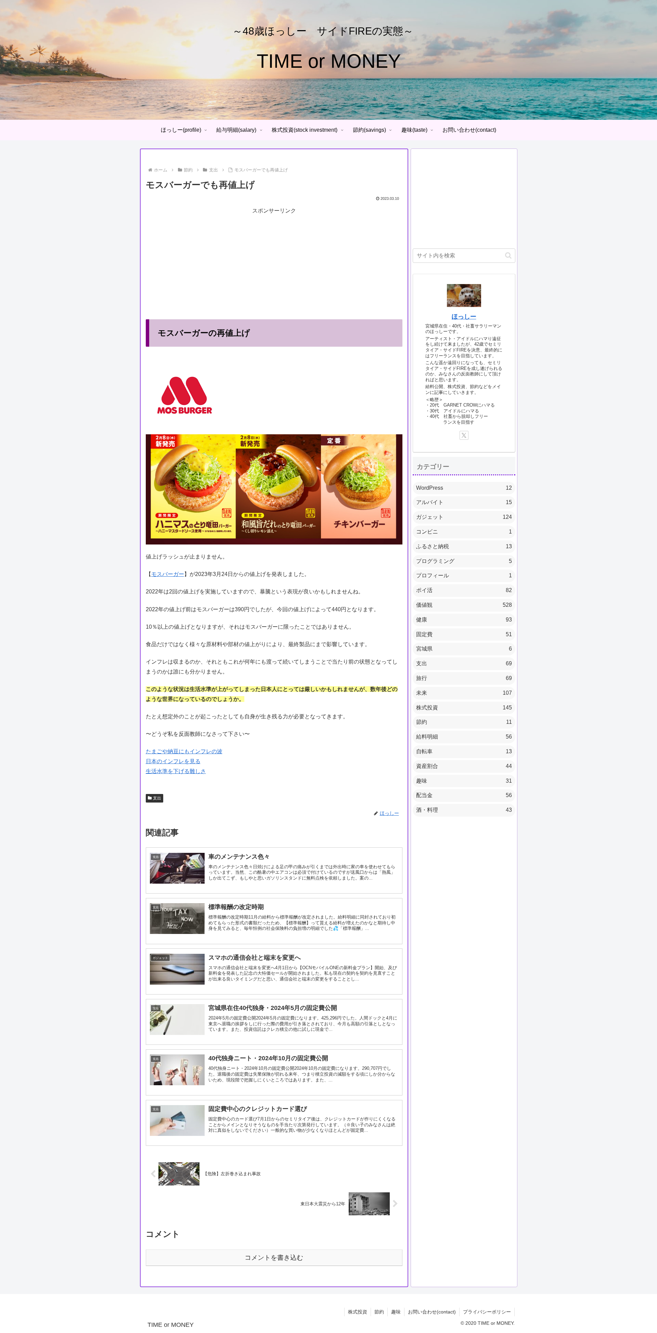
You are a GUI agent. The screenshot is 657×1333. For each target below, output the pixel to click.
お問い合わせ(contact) (432, 1312)
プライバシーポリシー (487, 1312)
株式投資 (357, 1312)
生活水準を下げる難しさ (176, 771)
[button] (508, 255)
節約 (379, 1312)
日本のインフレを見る (173, 761)
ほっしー (464, 316)
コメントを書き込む (274, 1257)
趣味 (396, 1312)
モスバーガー (167, 574)
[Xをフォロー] (464, 435)
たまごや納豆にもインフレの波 (184, 751)
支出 (157, 798)
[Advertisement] (274, 264)
